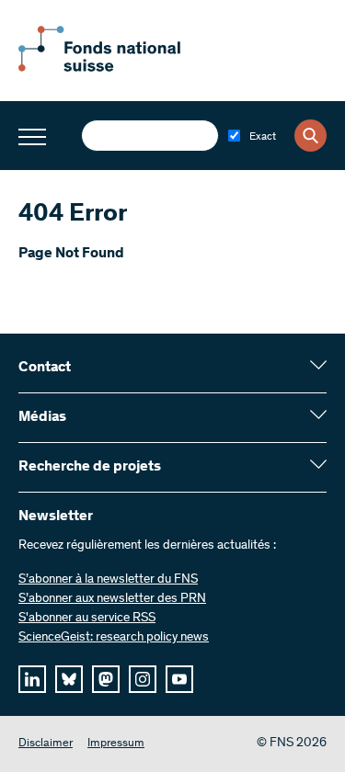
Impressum (115, 744)
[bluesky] (69, 679)
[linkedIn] (32, 679)
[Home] (119, 68)
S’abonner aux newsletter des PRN (112, 599)
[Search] (310, 135)
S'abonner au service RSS (86, 618)
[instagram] (142, 679)
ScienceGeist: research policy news (113, 637)
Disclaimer (45, 744)
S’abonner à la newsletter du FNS (108, 579)
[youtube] (179, 679)
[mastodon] (106, 679)
